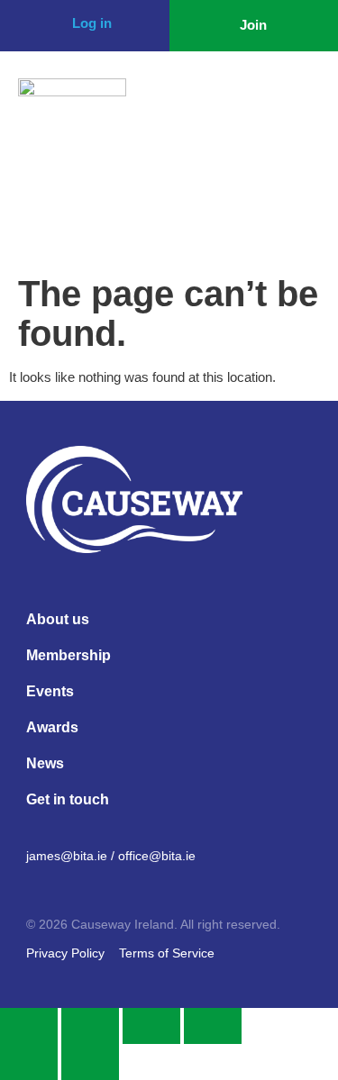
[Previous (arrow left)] (29, 1062)
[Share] (151, 1026)
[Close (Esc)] (213, 1026)
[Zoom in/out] (29, 1026)
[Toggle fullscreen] (90, 1026)
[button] (300, 105)
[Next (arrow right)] (90, 1062)
